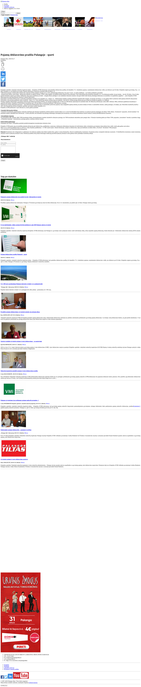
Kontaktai (6, 5)
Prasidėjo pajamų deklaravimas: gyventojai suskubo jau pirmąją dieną (20, 312)
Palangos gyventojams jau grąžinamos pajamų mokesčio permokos (20, 400)
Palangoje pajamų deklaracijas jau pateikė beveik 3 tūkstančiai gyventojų (21, 197)
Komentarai (136, 406)
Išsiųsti (3, 160)
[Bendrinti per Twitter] (3, 81)
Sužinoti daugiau (33, 682)
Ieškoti (18, 13)
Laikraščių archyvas (9, 7)
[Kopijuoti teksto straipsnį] (3, 66)
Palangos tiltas (14, 15)
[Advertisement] (70, 41)
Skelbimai (6, 666)
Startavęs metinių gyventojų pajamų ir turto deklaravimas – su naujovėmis (21, 341)
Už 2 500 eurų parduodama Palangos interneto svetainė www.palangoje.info (22, 284)
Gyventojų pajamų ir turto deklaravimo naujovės (14, 459)
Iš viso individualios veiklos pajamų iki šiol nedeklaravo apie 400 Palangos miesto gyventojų (26, 225)
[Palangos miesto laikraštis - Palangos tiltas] (5, 1)
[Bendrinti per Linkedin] (3, 75)
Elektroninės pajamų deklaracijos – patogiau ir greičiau (16, 430)
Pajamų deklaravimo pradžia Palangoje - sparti (14, 254)
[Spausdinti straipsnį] (3, 70)
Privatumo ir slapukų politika (11, 669)
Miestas (12, 200)
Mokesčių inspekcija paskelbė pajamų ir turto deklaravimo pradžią (19, 371)
